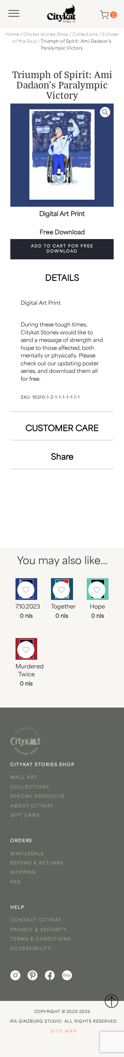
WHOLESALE (27, 854)
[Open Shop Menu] (14, 13)
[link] (26, 741)
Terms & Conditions (40, 939)
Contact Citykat (36, 920)
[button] (62, 249)
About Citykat (32, 806)
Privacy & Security (38, 930)
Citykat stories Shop (46, 35)
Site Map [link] (64, 1032)
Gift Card (25, 815)
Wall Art (24, 778)
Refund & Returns (37, 863)
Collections (85, 35)
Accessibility (30, 949)
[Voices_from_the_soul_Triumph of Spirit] (62, 155)
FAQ (15, 882)
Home (12, 35)
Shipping (23, 873)
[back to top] (111, 1001)
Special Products (37, 797)
